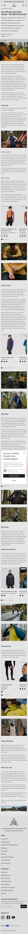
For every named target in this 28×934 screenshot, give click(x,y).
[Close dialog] (24, 452)
